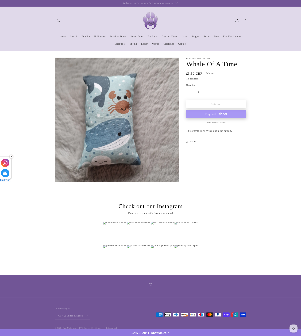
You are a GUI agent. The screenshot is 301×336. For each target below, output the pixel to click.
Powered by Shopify (93, 328)
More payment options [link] (216, 122)
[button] (150, 332)
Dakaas (5, 179)
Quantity (190, 85)
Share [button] (193, 141)
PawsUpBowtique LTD (73, 328)
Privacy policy (113, 328)
